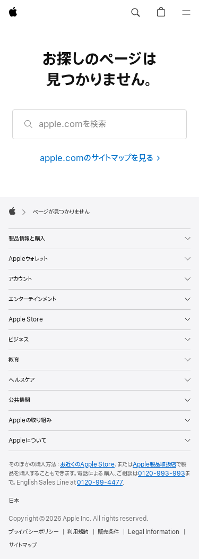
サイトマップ (22, 545)
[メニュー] (186, 13)
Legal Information (153, 532)
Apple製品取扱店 (154, 464)
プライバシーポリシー (33, 532)
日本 (13, 500)
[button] (135, 13)
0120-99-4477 (100, 482)
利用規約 (78, 532)
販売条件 (108, 532)
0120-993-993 (161, 473)
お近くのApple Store (87, 464)
